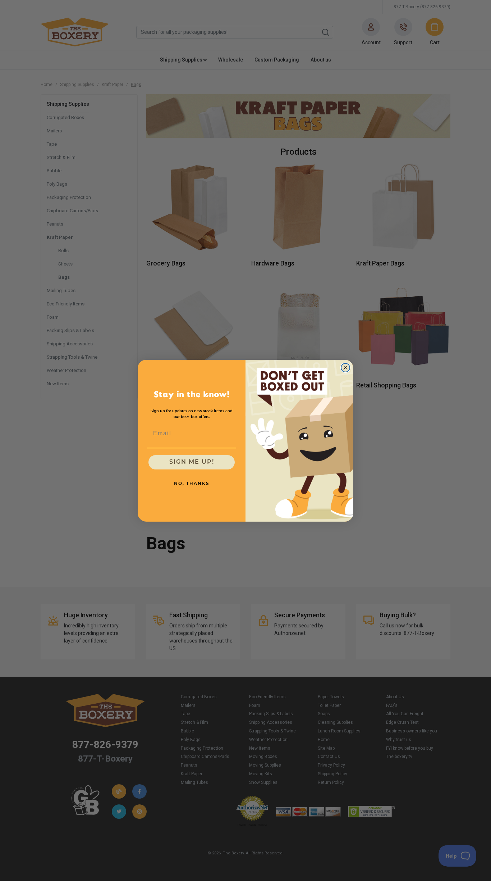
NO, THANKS (192, 484)
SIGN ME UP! (191, 462)
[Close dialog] (345, 367)
